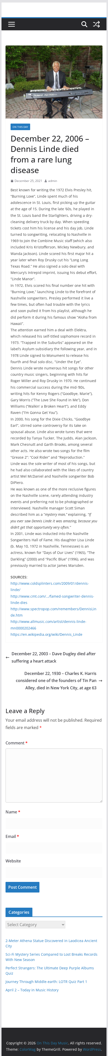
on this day (20, 127)
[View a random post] (96, 24)
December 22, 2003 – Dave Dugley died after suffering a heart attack (54, 657)
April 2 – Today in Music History (32, 990)
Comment (17, 743)
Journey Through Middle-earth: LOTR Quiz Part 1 (46, 981)
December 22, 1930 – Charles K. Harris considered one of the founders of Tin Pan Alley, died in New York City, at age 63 (56, 681)
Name (13, 812)
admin (52, 181)
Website (13, 861)
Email (12, 836)
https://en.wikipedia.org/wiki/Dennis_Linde (46, 634)
